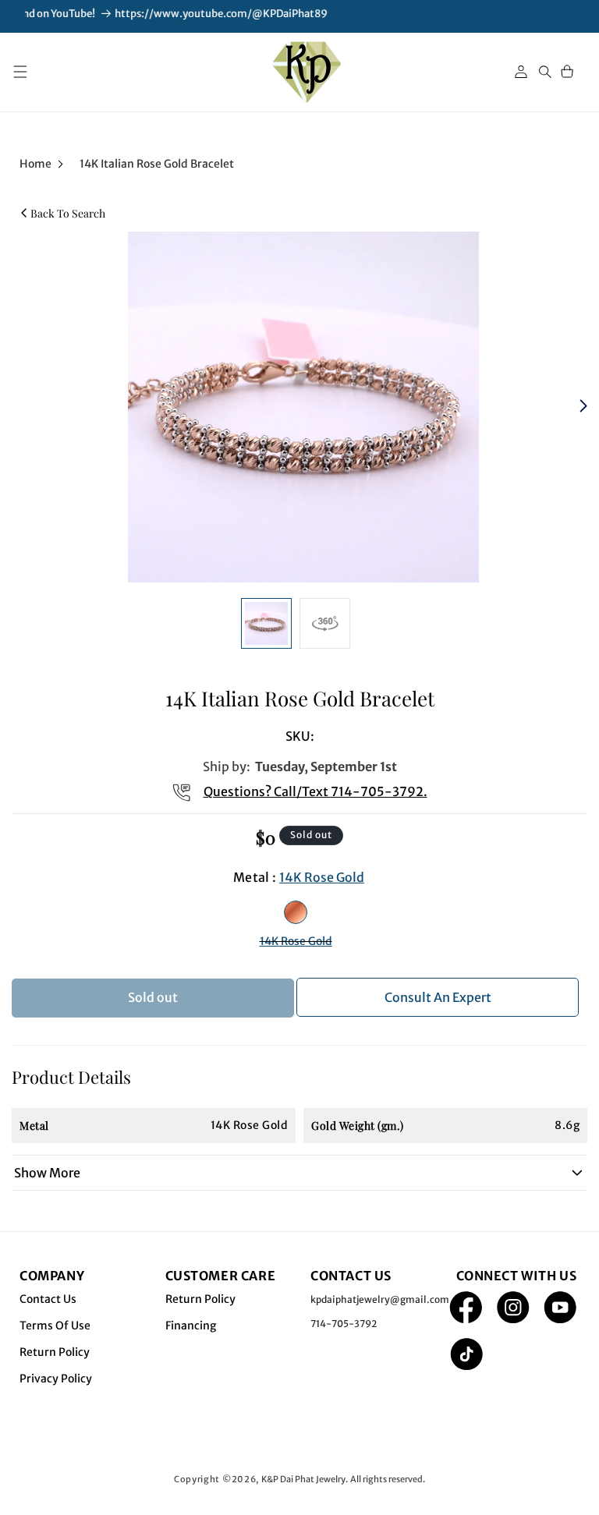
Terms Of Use (54, 1326)
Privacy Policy (55, 1379)
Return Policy (54, 1352)
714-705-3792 (377, 791)
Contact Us (47, 1299)
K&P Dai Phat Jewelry (303, 1479)
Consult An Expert (438, 997)
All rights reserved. (387, 1479)
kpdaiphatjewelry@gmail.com (379, 1299)
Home (35, 164)
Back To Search (67, 213)
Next (585, 407)
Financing (190, 1326)
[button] (20, 71)
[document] (299, 407)
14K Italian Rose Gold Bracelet (157, 164)
